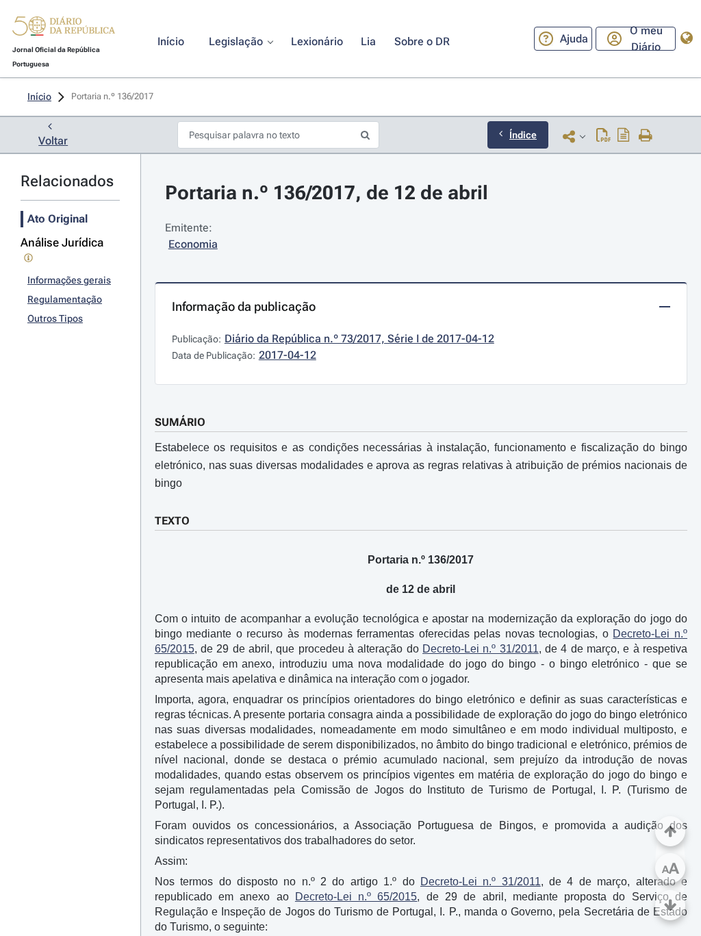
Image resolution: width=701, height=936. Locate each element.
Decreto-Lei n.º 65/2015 (356, 896)
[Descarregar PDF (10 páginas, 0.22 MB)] (603, 136)
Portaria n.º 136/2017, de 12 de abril (326, 192)
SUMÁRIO (180, 422)
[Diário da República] (63, 29)
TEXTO (172, 520)
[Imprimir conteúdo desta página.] (646, 136)
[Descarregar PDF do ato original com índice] (623, 136)
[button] (63, 28)
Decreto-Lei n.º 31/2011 (480, 649)
